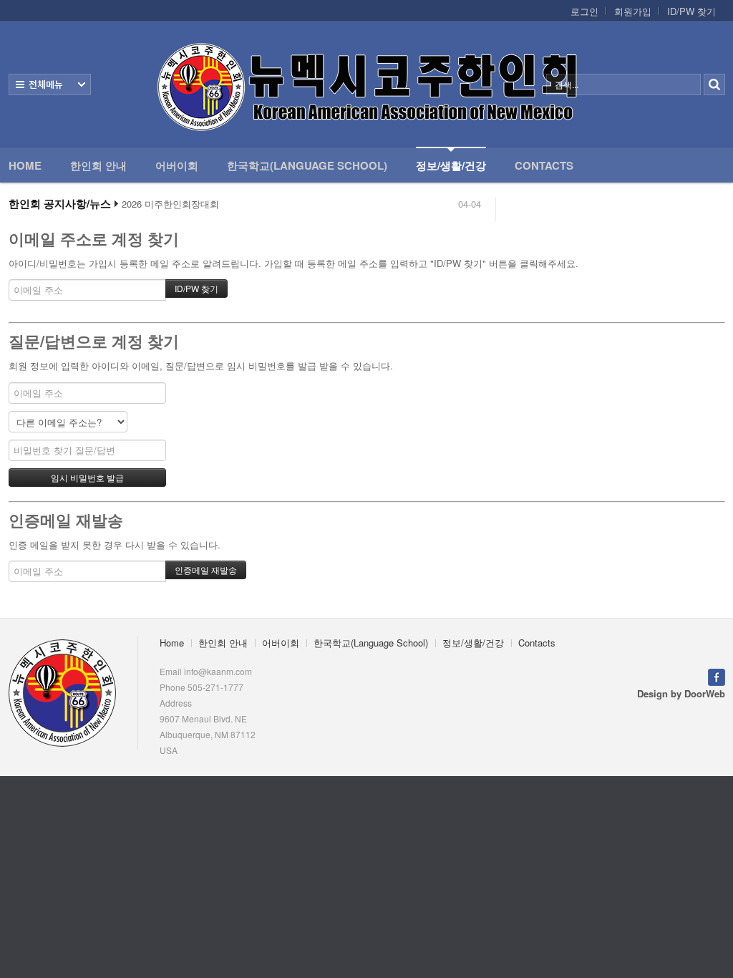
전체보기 (50, 84)
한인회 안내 (98, 165)
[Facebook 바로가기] (716, 676)
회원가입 (632, 11)
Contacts (544, 165)
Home (25, 165)
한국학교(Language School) (307, 165)
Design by (681, 693)
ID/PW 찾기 (691, 11)
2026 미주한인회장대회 (170, 204)
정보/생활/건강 (451, 165)
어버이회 (176, 165)
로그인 (584, 11)
